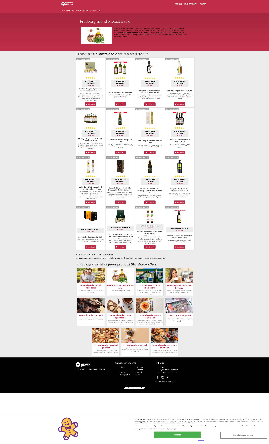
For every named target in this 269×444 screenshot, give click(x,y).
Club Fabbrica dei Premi (168, 372)
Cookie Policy (141, 388)
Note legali (159, 381)
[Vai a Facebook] (157, 377)
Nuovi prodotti (124, 375)
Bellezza (122, 367)
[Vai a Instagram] (162, 377)
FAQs (162, 367)
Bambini (122, 372)
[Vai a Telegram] (167, 377)
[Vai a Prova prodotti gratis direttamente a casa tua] (75, 4)
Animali (139, 372)
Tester (203, 4)
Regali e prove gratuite (186, 4)
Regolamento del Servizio (169, 370)
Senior (139, 375)
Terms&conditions (130, 388)
